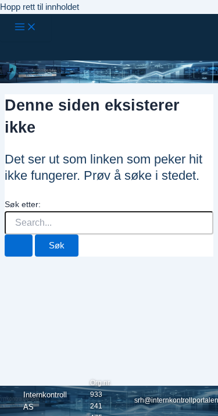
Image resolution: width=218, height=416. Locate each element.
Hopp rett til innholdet (39, 7)
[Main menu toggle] (25, 27)
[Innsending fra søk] (19, 245)
